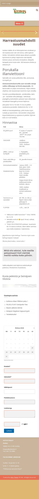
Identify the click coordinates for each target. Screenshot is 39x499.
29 (28, 349)
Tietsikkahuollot (11, 311)
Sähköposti (8, 384)
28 (23, 349)
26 (15, 349)
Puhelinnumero (9, 394)
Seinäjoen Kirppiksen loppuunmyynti (18, 308)
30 (32, 349)
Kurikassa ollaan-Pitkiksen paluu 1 (17, 298)
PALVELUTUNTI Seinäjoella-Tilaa (17, 301)
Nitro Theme (14, 474)
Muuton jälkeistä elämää (14, 304)
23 (32, 344)
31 (6, 353)
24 (6, 349)
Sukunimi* (7, 373)
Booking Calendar (10, 356)
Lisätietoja (8, 405)
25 (11, 349)
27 (19, 349)
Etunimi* (7, 363)
